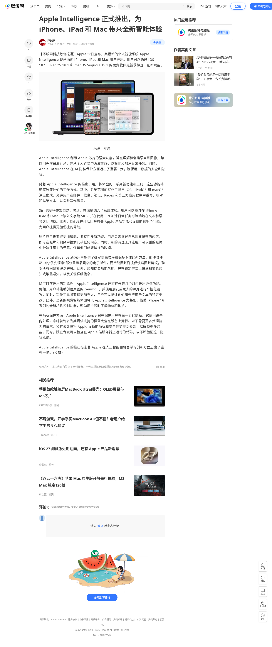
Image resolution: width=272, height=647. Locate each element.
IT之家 (43, 494)
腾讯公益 (129, 619)
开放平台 (95, 619)
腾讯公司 (97, 635)
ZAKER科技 (45, 405)
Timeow (44, 435)
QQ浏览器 (141, 619)
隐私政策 (84, 619)
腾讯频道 (152, 619)
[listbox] (102, 437)
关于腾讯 (44, 619)
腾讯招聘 (117, 619)
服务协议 (72, 619)
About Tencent (58, 619)
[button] (223, 32)
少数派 (43, 464)
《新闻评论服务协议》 (89, 507)
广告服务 (106, 619)
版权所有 (106, 635)
